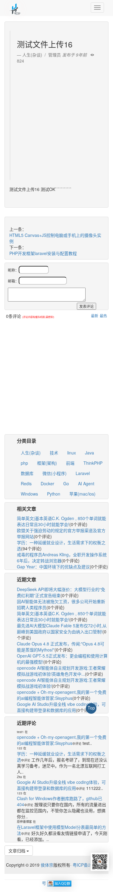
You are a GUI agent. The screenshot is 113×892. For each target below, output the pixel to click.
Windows (29, 494)
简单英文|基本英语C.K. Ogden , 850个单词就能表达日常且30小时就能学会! (61, 521)
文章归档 (17, 851)
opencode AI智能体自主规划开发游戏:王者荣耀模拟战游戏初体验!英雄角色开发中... (61, 671)
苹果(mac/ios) (82, 494)
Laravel (83, 473)
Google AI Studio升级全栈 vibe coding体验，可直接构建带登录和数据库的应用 (61, 707)
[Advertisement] (56, 120)
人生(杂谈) (31, 453)
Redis (26, 483)
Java (89, 453)
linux (71, 453)
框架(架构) (47, 463)
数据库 (27, 473)
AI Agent (86, 483)
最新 (94, 315)
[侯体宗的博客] (15, 7)
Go (66, 483)
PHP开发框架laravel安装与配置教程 (43, 253)
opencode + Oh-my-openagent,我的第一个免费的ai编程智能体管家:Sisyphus (61, 695)
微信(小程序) (54, 473)
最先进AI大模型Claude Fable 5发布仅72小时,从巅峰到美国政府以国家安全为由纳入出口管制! (62, 628)
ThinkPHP (92, 463)
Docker (47, 483)
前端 (70, 463)
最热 (103, 315)
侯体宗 (46, 865)
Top (91, 708)
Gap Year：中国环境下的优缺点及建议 (53, 567)
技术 (54, 453)
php (24, 463)
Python (53, 494)
